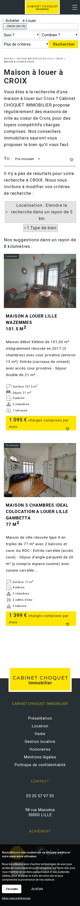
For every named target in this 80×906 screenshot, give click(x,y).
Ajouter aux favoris (67, 428)
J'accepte (11, 888)
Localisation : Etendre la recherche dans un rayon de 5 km (41, 212)
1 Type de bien (42, 227)
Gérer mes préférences (16, 898)
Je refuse (37, 888)
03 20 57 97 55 (40, 796)
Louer (30, 20)
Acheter (11, 20)
